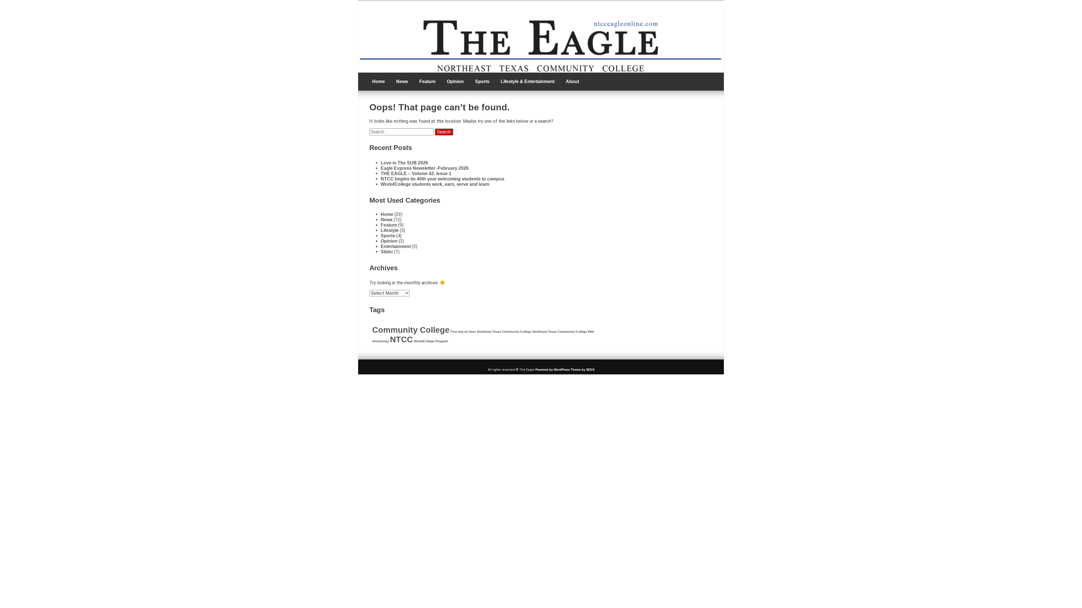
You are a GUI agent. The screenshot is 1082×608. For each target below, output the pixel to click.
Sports (482, 81)
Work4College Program (431, 341)
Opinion (455, 81)
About (572, 81)
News (402, 81)
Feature (427, 81)
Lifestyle (390, 230)
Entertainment (396, 246)
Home (378, 81)
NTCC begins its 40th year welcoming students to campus (442, 178)
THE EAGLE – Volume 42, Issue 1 (416, 173)
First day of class (463, 331)
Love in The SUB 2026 (404, 162)
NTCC (401, 339)
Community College (410, 329)
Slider (387, 251)
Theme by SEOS (583, 369)
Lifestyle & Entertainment (528, 81)
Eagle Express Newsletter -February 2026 (425, 168)
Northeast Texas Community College (504, 331)
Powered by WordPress (552, 369)
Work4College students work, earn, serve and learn (435, 184)
